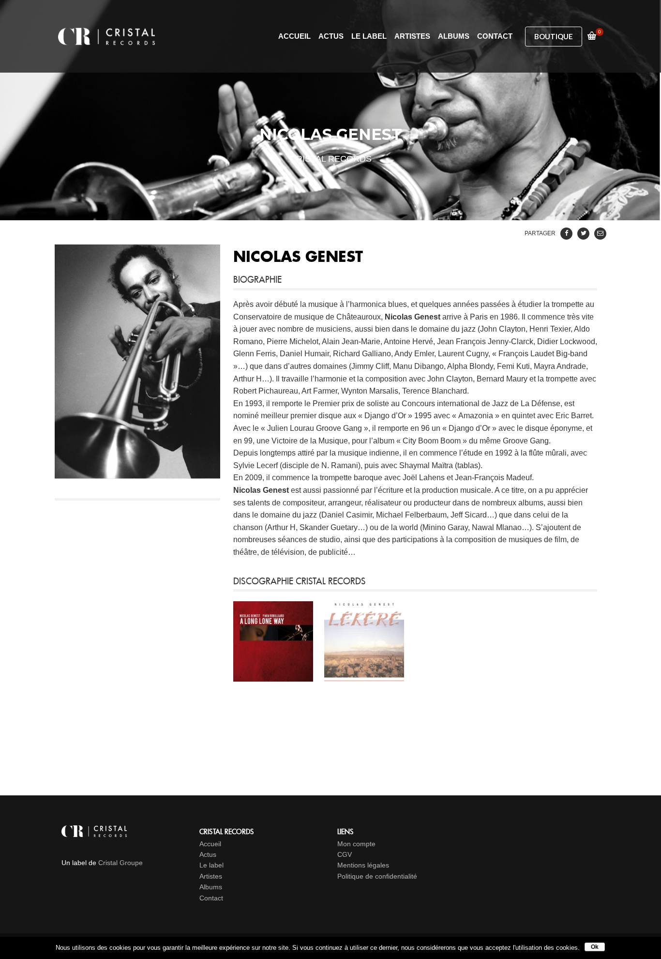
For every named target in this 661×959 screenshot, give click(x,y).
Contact (211, 898)
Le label (211, 865)
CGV (344, 854)
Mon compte (356, 844)
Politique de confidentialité (377, 876)
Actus (207, 854)
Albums (210, 887)
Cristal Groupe (120, 863)
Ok (595, 947)
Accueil (210, 844)
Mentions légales (363, 865)
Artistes (210, 876)
